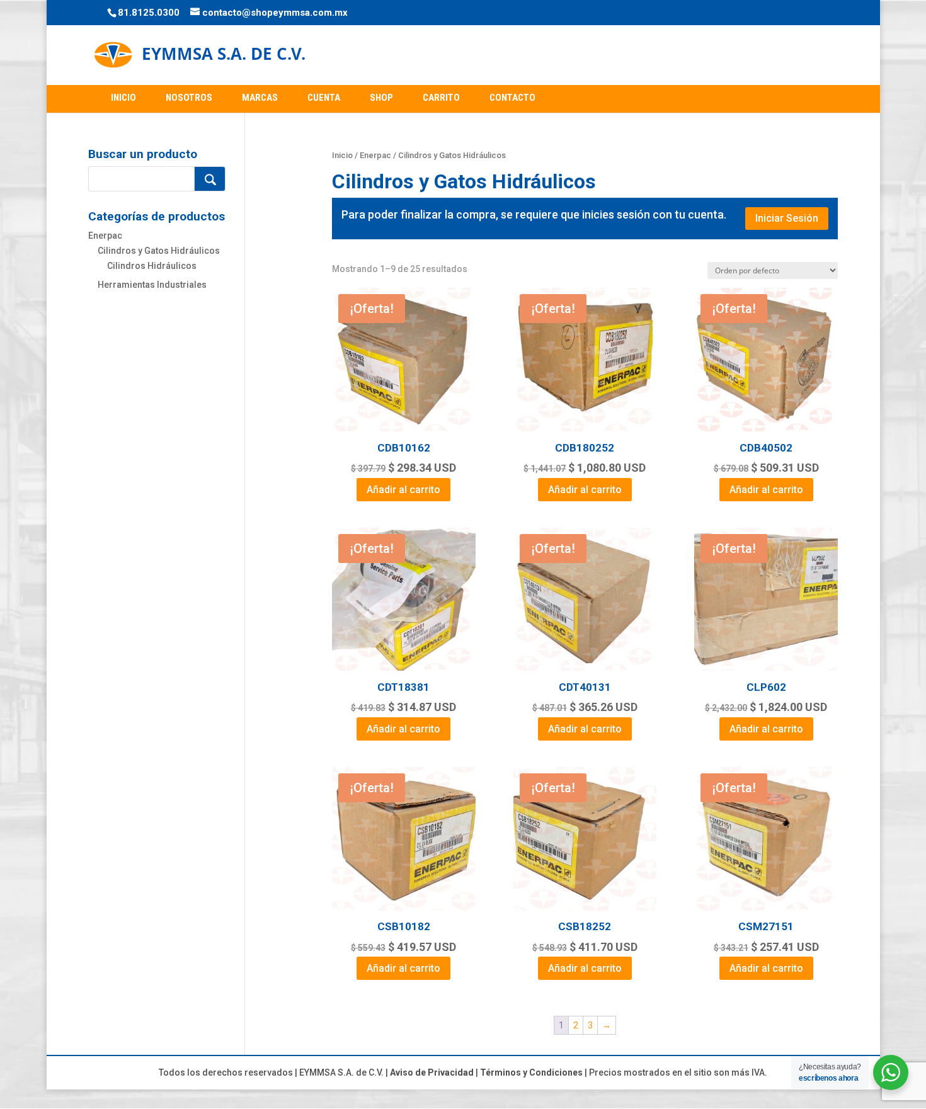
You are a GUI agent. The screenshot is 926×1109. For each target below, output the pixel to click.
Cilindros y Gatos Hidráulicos (159, 251)
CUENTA (323, 97)
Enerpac (375, 155)
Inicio (342, 155)
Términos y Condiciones (531, 1072)
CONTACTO (512, 97)
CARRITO (441, 97)
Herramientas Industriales (152, 285)
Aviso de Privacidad (432, 1072)
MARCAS (260, 97)
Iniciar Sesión (786, 218)
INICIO (123, 97)
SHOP (381, 97)
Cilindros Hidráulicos (152, 266)
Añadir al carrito (403, 490)
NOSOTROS (189, 97)
